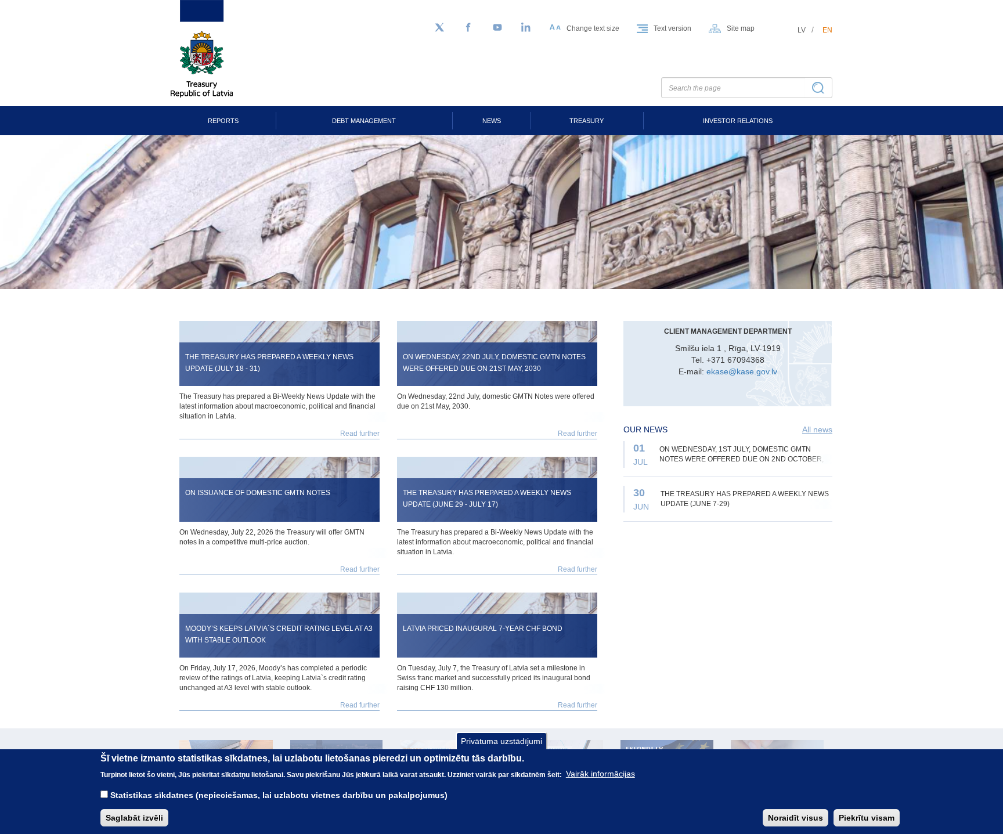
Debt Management (364, 120)
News (491, 120)
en (827, 30)
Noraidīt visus (795, 817)
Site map (741, 28)
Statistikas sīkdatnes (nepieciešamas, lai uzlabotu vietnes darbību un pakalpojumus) (279, 794)
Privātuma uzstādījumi (501, 741)
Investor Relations (738, 120)
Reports (223, 120)
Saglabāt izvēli (134, 817)
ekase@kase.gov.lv (741, 371)
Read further (360, 433)
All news (817, 429)
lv (802, 30)
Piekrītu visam (866, 817)
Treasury (586, 120)
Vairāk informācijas (600, 773)
